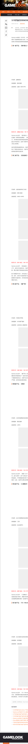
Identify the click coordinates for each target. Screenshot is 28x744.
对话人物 (17, 14)
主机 (19, 12)
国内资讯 (22, 23)
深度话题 (9, 14)
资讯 (8, 12)
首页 (3, 12)
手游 (13, 12)
